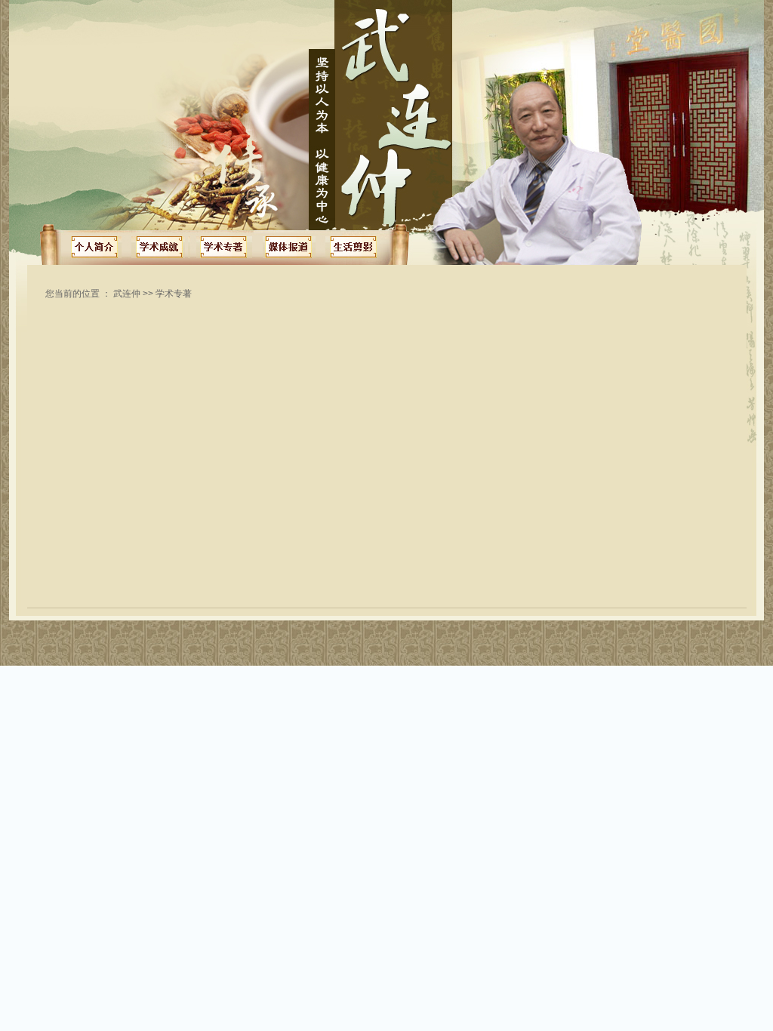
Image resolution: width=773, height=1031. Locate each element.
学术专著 (174, 293)
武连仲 (126, 293)
